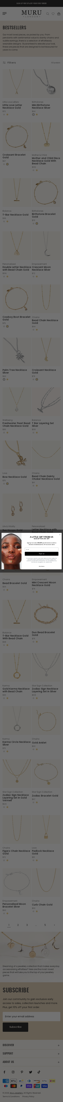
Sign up (41, 554)
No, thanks (41, 566)
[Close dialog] (59, 534)
